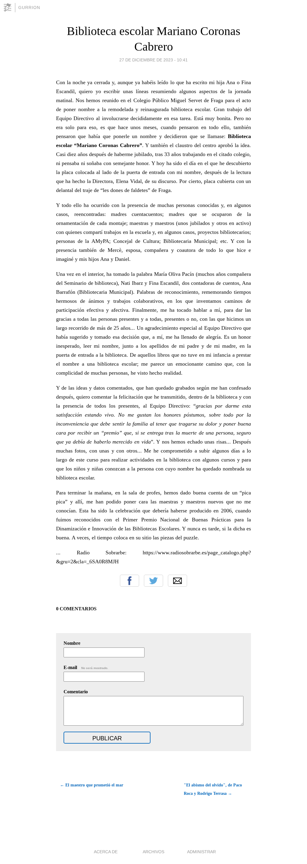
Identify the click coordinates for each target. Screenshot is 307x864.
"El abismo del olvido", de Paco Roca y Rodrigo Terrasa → (213, 789)
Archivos (153, 851)
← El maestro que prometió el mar (91, 785)
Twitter (153, 581)
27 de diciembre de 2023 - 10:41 (153, 60)
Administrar (201, 851)
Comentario (76, 691)
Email (177, 581)
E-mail (86, 667)
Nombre (72, 643)
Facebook (129, 581)
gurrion (29, 7)
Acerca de (106, 851)
